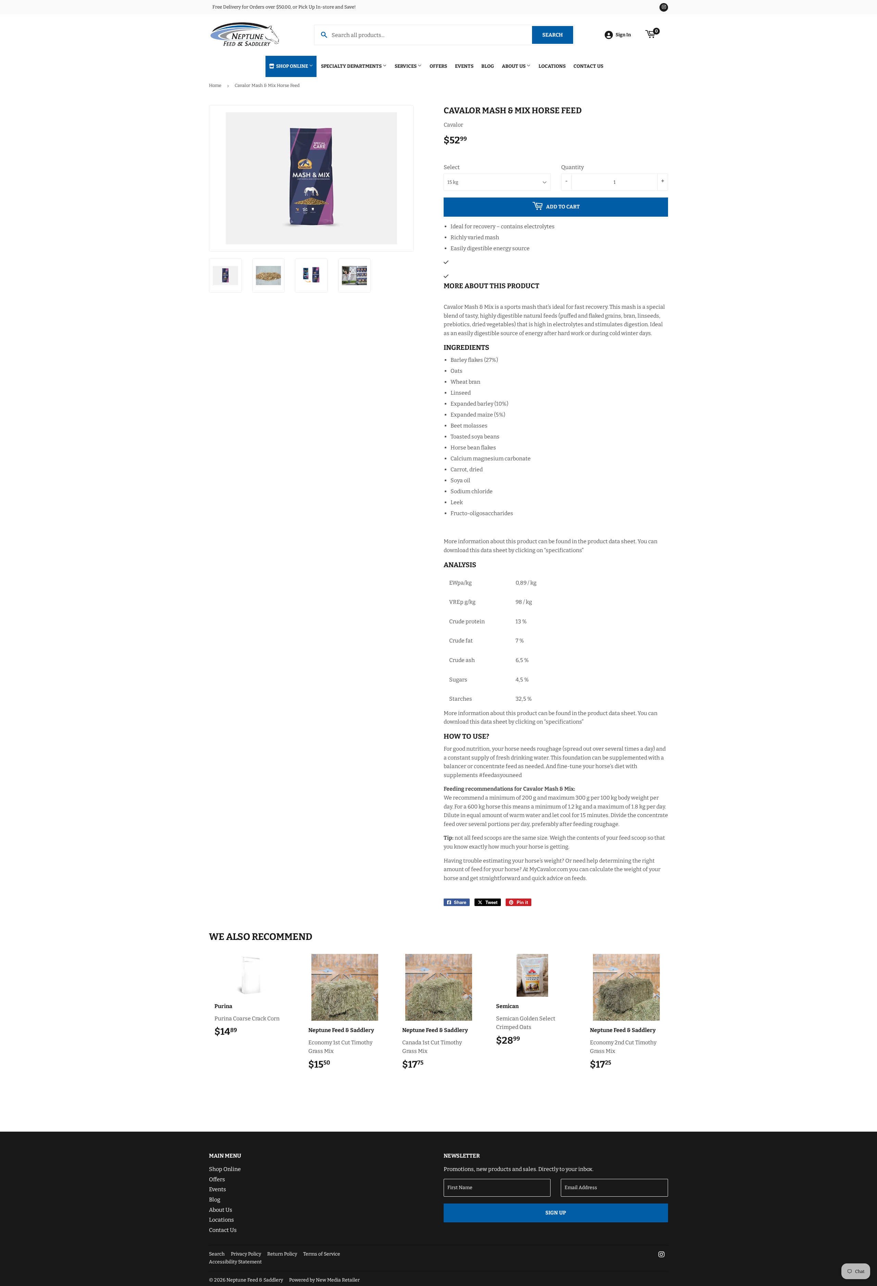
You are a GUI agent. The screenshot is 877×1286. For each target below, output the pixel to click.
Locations (552, 66)
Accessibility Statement (235, 1262)
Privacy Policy (246, 1254)
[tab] (556, 286)
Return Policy (282, 1254)
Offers (438, 66)
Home (215, 85)
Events (464, 66)
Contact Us (588, 66)
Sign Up (555, 1213)
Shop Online (292, 66)
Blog (487, 66)
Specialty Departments (352, 66)
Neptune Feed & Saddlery (254, 1280)
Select (452, 167)
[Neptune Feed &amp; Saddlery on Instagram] (661, 1255)
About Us (514, 66)
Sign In (623, 35)
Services (406, 66)
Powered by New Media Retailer (324, 1280)
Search (557, 35)
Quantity (572, 167)
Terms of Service (321, 1254)
